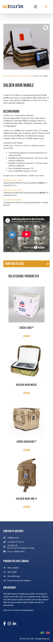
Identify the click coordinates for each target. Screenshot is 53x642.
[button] (46, 7)
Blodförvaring (26, 76)
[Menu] (35, 7)
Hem (5, 76)
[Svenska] (41, 633)
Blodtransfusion (14, 76)
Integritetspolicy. (28, 610)
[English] (47, 633)
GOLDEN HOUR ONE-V (12, 180)
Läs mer (26, 336)
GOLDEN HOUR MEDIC (12, 200)
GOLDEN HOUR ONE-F (12, 190)
